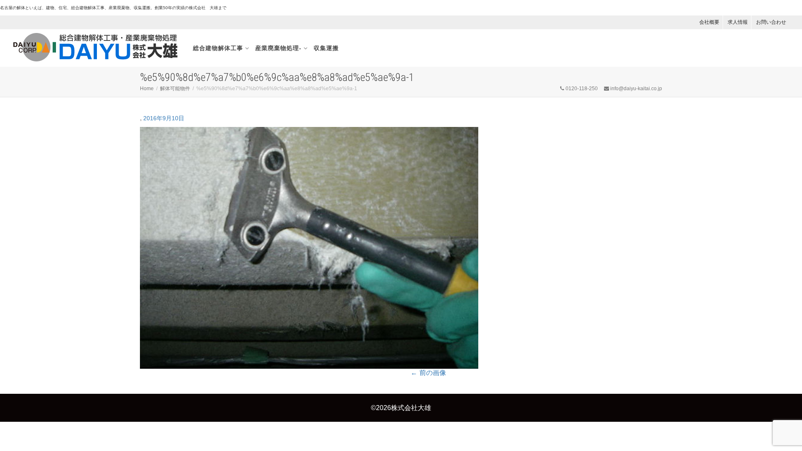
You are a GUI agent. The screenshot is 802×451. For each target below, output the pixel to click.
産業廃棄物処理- (278, 48)
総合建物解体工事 (218, 48)
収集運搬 (326, 48)
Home (147, 88)
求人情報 (738, 22)
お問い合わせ (771, 22)
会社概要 (709, 22)
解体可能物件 (175, 88)
